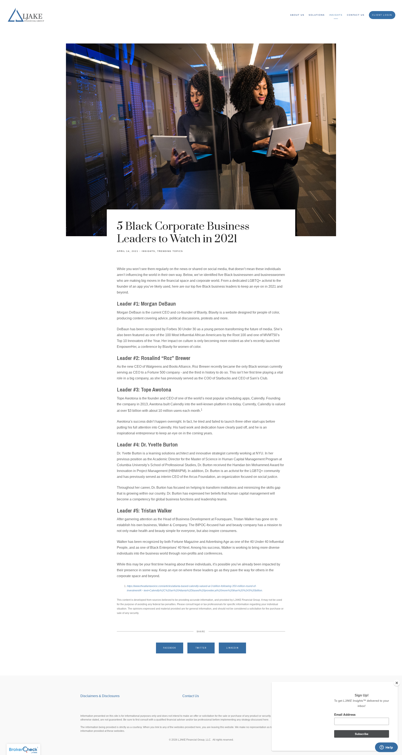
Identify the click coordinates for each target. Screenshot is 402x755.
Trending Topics (170, 251)
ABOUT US (297, 15)
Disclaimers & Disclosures (100, 696)
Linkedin (232, 648)
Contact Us (356, 15)
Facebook (169, 648)
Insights (336, 15)
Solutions (317, 15)
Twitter (201, 648)
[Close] (397, 683)
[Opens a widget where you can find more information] (386, 747)
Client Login (382, 15)
